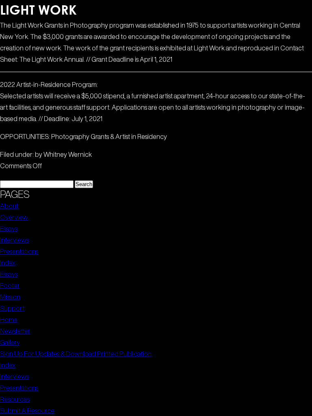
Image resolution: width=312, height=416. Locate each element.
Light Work (38, 9)
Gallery (10, 342)
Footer (10, 285)
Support (12, 308)
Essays (8, 229)
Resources (15, 399)
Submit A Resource (27, 411)
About (9, 206)
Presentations (19, 251)
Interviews (14, 240)
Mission (10, 297)
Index (7, 263)
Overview (14, 217)
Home (8, 320)
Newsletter (15, 331)
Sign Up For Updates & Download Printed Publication (76, 354)
